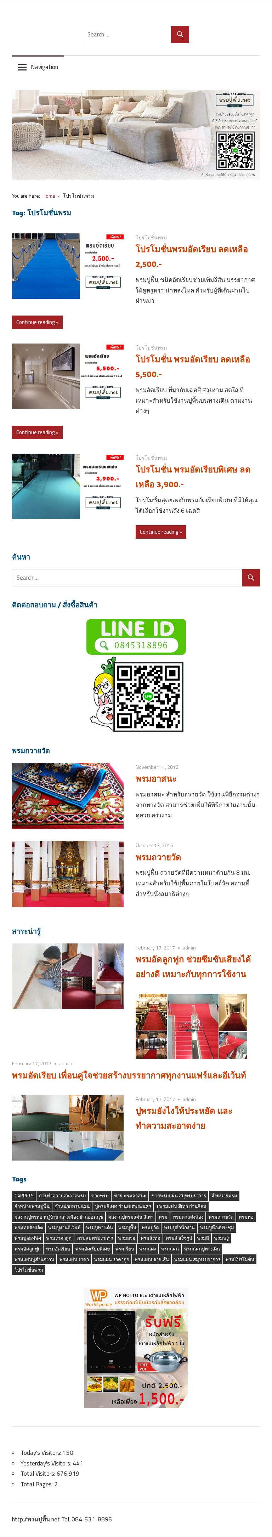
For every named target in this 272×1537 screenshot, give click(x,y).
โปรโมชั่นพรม (151, 237)
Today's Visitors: (42, 1452)
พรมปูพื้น (127, 1227)
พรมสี (203, 1238)
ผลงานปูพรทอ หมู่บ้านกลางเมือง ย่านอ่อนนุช (59, 1216)
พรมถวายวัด (31, 750)
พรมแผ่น (170, 1248)
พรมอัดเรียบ (58, 1248)
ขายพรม (100, 1195)
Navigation (44, 67)
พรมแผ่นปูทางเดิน (202, 1248)
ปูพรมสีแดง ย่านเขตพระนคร (123, 1206)
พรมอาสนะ (156, 778)
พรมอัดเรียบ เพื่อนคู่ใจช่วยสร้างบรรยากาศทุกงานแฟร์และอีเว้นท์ (129, 1075)
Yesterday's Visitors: (47, 1463)
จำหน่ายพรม (224, 1195)
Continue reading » (37, 322)
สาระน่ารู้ (26, 931)
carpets (24, 1195)
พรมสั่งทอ (150, 1238)
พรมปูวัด (150, 1227)
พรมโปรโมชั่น (240, 1259)
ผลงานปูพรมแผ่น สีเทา (130, 1216)
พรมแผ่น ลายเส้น (152, 1259)
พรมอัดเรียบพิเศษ (92, 1248)
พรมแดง (147, 1248)
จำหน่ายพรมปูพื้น (32, 1206)
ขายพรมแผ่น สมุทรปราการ (179, 1195)
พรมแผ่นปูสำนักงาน (34, 1259)
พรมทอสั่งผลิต (29, 1227)
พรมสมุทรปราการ (95, 1238)
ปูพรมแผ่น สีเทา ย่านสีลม (181, 1206)
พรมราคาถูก (59, 1238)
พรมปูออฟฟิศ (28, 1238)
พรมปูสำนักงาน (179, 1227)
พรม (163, 1216)
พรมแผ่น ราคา (74, 1259)
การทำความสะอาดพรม (62, 1195)
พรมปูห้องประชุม (217, 1227)
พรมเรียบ (124, 1248)
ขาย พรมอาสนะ (130, 1195)
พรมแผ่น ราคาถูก (111, 1259)
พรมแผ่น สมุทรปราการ (197, 1259)
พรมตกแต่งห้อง (188, 1216)
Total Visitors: (39, 1473)
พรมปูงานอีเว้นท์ (64, 1227)
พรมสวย (126, 1238)
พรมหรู (221, 1238)
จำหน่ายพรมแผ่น (72, 1206)
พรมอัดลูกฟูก (28, 1248)
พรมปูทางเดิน (99, 1227)
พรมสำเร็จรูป (179, 1238)
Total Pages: (37, 1484)
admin (189, 947)
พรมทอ (246, 1216)
